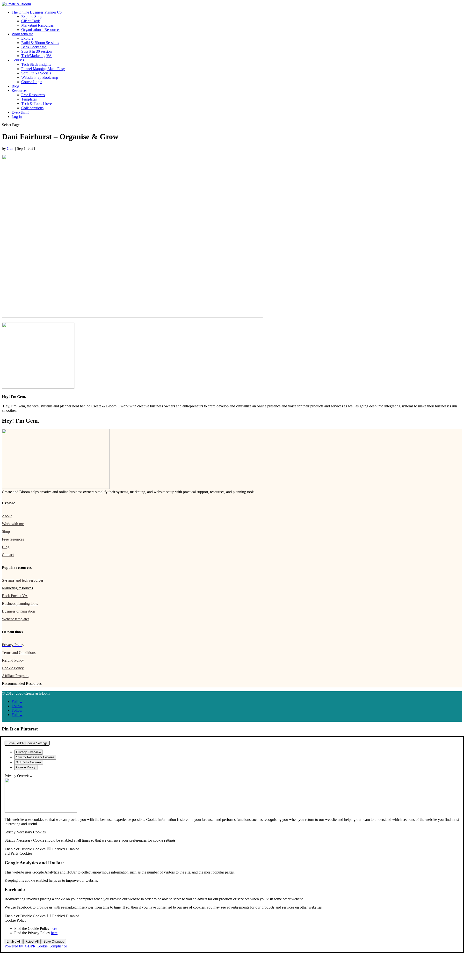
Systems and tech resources (23, 580)
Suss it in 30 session (36, 51)
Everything (20, 112)
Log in (17, 117)
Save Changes (54, 941)
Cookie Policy (13, 668)
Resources (19, 90)
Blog (15, 86)
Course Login (31, 82)
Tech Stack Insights (36, 64)
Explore (27, 38)
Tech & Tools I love (36, 103)
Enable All (14, 941)
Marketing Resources (37, 25)
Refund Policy (13, 660)
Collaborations (32, 108)
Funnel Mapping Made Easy (43, 69)
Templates (29, 99)
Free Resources (33, 95)
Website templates (15, 619)
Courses (18, 60)
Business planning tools (20, 603)
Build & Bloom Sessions (40, 43)
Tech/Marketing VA (36, 56)
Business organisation (18, 611)
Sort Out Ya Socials (36, 73)
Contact (8, 555)
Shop (6, 531)
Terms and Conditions (19, 652)
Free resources (13, 539)
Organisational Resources (40, 30)
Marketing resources (17, 588)
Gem (10, 148)
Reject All (32, 941)
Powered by (36, 946)
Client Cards (30, 21)
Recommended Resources (22, 683)
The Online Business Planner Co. (37, 12)
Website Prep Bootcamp (39, 77)
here (54, 928)
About (7, 516)
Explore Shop (31, 16)
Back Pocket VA (34, 47)
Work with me (22, 34)
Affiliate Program (15, 676)
